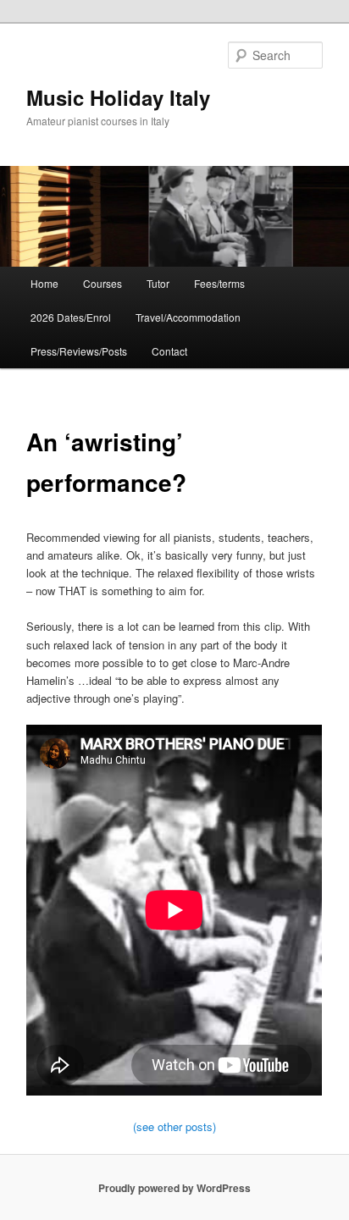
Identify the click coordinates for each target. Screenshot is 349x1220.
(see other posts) (174, 1126)
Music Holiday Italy (118, 97)
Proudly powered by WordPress (174, 1187)
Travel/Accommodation (188, 317)
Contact (169, 351)
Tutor (158, 283)
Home (44, 283)
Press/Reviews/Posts (78, 351)
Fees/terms (219, 283)
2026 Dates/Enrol (70, 317)
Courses (102, 283)
